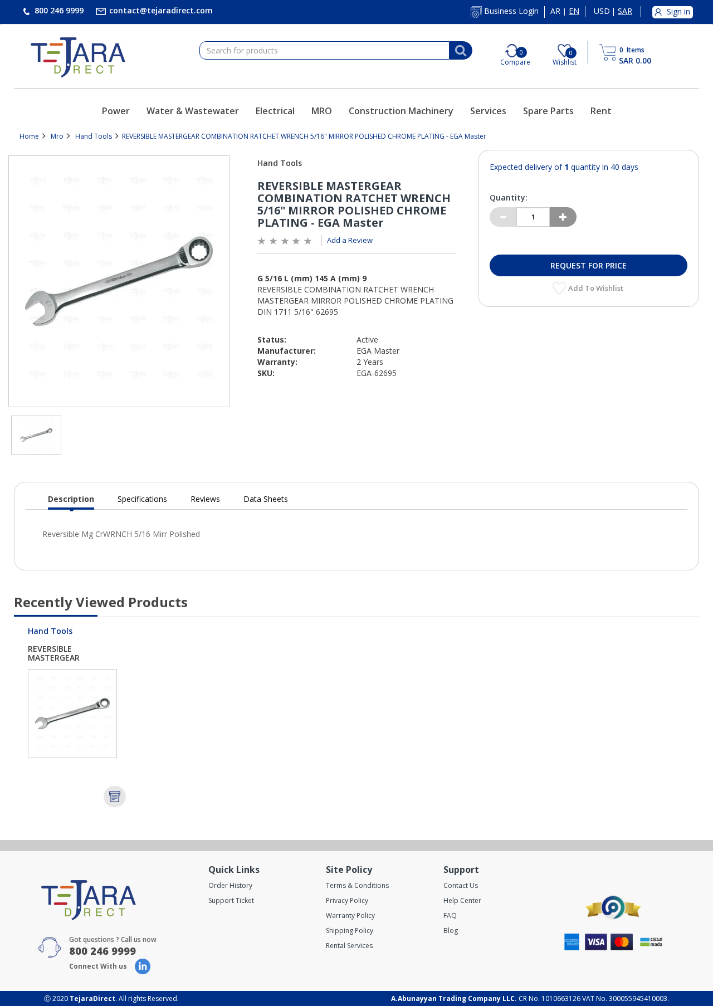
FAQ (450, 915)
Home (29, 136)
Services (488, 111)
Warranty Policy (350, 915)
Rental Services (349, 945)
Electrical (275, 111)
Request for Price (588, 265)
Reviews (205, 499)
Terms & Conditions (357, 885)
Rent (601, 111)
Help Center (462, 900)
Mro (57, 136)
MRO (321, 111)
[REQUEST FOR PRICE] (115, 796)
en (574, 11)
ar (555, 11)
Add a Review (350, 240)
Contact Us (460, 885)
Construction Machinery (401, 111)
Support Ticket (231, 900)
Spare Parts (548, 111)
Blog (450, 930)
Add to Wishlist (596, 288)
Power (116, 111)
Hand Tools (93, 136)
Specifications (142, 499)
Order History (230, 885)
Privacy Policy (347, 900)
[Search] (461, 50)
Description (71, 502)
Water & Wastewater (192, 111)
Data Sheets (265, 499)
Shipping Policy (349, 930)
